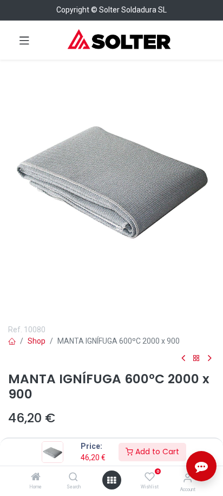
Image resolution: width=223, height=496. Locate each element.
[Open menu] (111, 480)
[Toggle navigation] (24, 40)
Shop (36, 341)
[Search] (73, 477)
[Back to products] (196, 358)
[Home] (36, 477)
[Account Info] (187, 478)
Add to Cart (156, 451)
